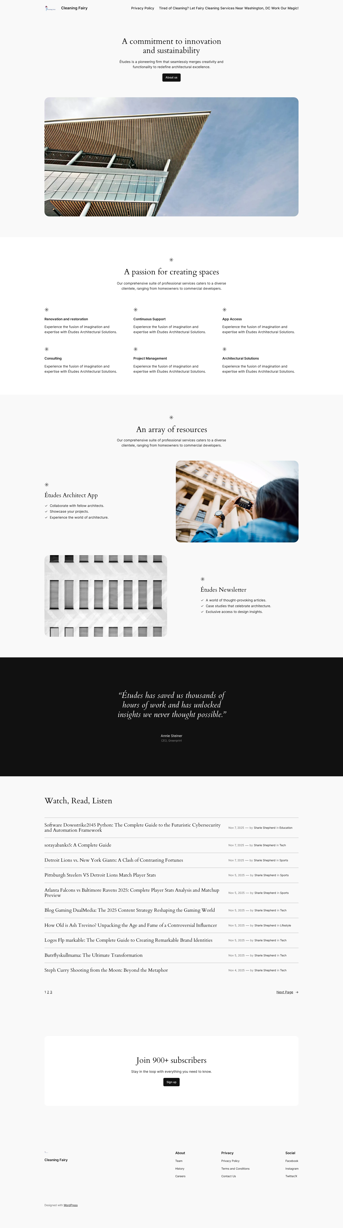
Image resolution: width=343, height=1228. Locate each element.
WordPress (71, 1205)
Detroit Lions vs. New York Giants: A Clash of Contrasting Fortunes (113, 860)
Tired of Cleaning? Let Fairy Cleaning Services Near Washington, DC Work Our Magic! (229, 8)
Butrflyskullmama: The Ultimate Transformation (93, 955)
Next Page (288, 992)
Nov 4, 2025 (236, 970)
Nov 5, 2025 (236, 875)
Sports (283, 860)
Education (285, 827)
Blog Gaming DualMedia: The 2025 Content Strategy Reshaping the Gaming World (129, 910)
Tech (282, 845)
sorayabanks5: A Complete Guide (77, 845)
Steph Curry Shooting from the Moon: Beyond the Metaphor (106, 970)
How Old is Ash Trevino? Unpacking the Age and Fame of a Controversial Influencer (130, 925)
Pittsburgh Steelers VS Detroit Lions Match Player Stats (100, 875)
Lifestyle (285, 925)
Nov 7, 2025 (236, 827)
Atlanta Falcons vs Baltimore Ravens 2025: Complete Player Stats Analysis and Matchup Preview (131, 893)
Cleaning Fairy (74, 8)
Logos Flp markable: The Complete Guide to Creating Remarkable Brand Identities (128, 940)
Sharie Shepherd (265, 827)
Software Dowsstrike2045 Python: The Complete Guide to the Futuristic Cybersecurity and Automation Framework (132, 828)
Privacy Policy (142, 8)
